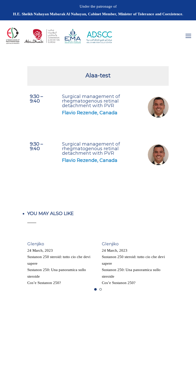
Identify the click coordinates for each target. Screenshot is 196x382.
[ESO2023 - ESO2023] (59, 38)
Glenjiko (35, 244)
